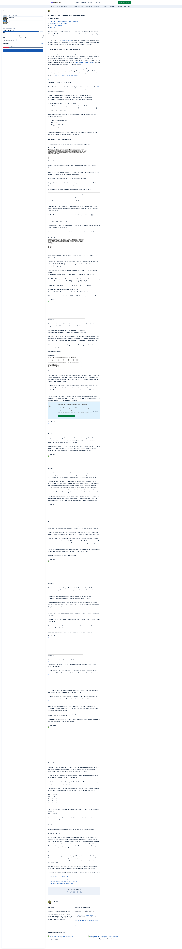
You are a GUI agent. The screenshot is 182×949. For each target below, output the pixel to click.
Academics (96, 6)
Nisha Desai (53, 11)
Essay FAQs (89, 916)
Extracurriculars (88, 6)
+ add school (7, 25)
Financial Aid (91, 911)
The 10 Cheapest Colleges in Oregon (84, 910)
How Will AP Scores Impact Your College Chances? (64, 21)
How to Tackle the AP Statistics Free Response (86, 920)
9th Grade (105, 6)
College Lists (85, 911)
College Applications (62, 6)
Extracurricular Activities (94, 939)
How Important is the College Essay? (84, 915)
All (54, 6)
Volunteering (103, 939)
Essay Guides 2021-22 (53, 939)
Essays (70, 6)
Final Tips (52, 27)
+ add (42, 43)
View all (77, 925)
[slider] (39, 31)
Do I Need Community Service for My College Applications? (104, 938)
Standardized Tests (78, 6)
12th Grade (127, 6)
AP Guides (68, 11)
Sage (77, 2)
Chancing (83, 2)
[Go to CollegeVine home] (56, 2)
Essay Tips (95, 916)
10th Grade (112, 6)
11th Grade (119, 6)
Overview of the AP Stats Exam (58, 23)
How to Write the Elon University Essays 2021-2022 (61, 938)
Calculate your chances (124, 2)
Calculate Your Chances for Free (66, 416)
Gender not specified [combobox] (9, 40)
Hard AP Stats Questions (56, 25)
